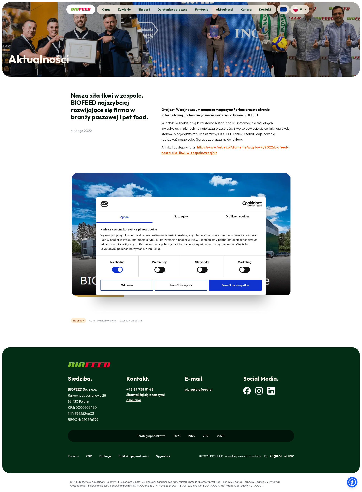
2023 (177, 436)
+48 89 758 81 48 (139, 389)
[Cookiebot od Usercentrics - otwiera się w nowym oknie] (245, 204)
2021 (206, 436)
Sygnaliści (163, 456)
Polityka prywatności (134, 456)
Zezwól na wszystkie (235, 285)
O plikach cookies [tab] (237, 216)
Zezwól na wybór (181, 285)
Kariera (73, 456)
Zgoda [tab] (124, 217)
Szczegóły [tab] (181, 216)
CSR (89, 456)
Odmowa (127, 285)
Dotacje (105, 456)
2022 (191, 436)
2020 (221, 436)
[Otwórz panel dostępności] (352, 482)
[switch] (159, 270)
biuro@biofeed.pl (198, 389)
